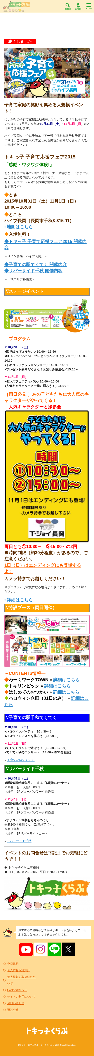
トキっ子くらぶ (16, 6)
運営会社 (13, 1009)
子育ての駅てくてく (21, 760)
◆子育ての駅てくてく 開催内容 (35, 264)
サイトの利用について (21, 996)
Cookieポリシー (17, 990)
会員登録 (78, 6)
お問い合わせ (15, 1003)
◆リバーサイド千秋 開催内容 (33, 270)
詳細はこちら (66, 679)
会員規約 (13, 963)
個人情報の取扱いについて (21, 980)
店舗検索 (68, 6)
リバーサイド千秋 (19, 841)
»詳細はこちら (18, 599)
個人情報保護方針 (18, 970)
